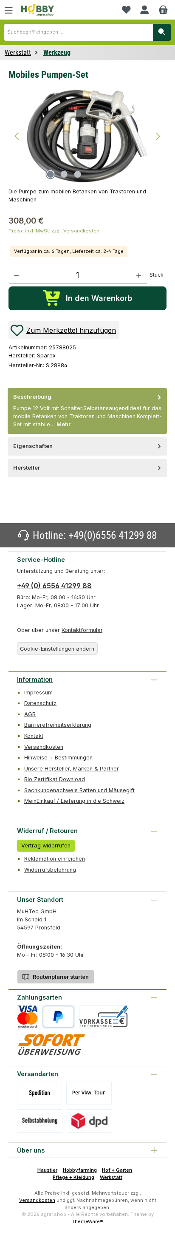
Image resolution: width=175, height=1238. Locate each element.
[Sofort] (51, 1044)
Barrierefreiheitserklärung (57, 725)
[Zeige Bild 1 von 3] (50, 174)
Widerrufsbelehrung (50, 870)
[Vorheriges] (17, 136)
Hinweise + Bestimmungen (58, 757)
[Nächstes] (157, 136)
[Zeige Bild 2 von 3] (64, 174)
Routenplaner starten (60, 977)
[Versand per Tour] (88, 1093)
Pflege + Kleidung (73, 1177)
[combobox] (78, 32)
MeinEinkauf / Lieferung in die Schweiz (74, 801)
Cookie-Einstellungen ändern (57, 649)
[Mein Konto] (144, 10)
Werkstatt (111, 1177)
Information (35, 679)
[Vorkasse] (103, 1016)
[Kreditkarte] (27, 1016)
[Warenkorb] (163, 10)
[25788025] (87, 136)
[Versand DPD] (89, 1121)
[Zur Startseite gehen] (37, 10)
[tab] (87, 410)
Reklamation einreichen (54, 859)
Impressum (38, 692)
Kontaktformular (82, 630)
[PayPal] (58, 1016)
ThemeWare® (87, 1221)
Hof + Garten (117, 1170)
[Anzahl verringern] (16, 275)
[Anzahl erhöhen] (139, 275)
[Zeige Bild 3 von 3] (77, 174)
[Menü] (8, 10)
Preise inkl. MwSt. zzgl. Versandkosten (53, 231)
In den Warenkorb (99, 298)
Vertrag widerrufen (46, 845)
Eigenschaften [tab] (33, 446)
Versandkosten (43, 747)
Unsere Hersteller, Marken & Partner (71, 768)
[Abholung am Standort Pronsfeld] (39, 1121)
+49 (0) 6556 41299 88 (54, 585)
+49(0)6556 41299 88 (112, 535)
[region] (87, 135)
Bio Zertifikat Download (54, 779)
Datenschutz (40, 703)
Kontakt (33, 736)
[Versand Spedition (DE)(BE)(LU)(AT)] (39, 1093)
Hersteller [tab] (26, 468)
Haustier (47, 1170)
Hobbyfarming (80, 1170)
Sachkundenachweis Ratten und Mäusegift (79, 790)
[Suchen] (162, 32)
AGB (30, 714)
